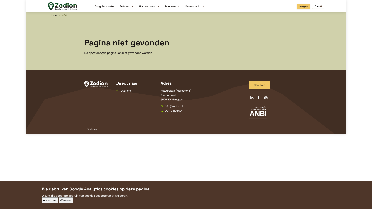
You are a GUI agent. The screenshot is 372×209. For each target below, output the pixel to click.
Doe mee (259, 85)
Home (53, 15)
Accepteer (50, 200)
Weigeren (66, 200)
